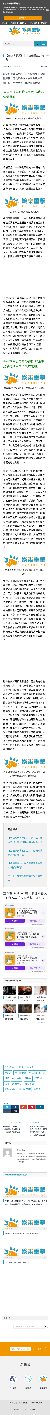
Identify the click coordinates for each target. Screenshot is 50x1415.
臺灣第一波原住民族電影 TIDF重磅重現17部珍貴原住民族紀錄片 (25, 1018)
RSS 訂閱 (13, 1403)
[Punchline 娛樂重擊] (25, 30)
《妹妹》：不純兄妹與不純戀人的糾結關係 (10, 999)
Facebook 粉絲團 (35, 1403)
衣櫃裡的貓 (25, 1089)
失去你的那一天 (37, 1073)
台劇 (41, 66)
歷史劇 (38, 1078)
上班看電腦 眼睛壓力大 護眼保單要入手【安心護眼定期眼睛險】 (41, 999)
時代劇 (28, 1078)
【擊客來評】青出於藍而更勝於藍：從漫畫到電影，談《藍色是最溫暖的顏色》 (41, 1018)
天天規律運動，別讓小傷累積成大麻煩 (10, 1018)
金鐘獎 (37, 1089)
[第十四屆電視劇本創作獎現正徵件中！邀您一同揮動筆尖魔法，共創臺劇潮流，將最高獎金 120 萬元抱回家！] (25, 1190)
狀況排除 (29, 1084)
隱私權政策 (23, 1403)
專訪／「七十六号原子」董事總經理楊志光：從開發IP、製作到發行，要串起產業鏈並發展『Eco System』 (25, 999)
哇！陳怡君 (20, 1073)
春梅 (19, 1078)
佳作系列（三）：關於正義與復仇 (17, 1262)
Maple (7, 66)
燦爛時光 (16, 1084)
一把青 (20, 1067)
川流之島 (9, 1078)
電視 (45, 66)
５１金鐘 (9, 1067)
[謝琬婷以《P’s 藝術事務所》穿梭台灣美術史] (25, 1223)
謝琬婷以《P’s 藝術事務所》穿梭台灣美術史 (21, 1233)
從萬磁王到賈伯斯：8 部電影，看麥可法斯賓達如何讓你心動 (12, 1129)
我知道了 (22, 18)
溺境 (6, 1084)
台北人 (7, 1073)
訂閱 (40, 1349)
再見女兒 (31, 1067)
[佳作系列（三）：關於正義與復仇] (25, 1252)
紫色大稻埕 (10, 1089)
